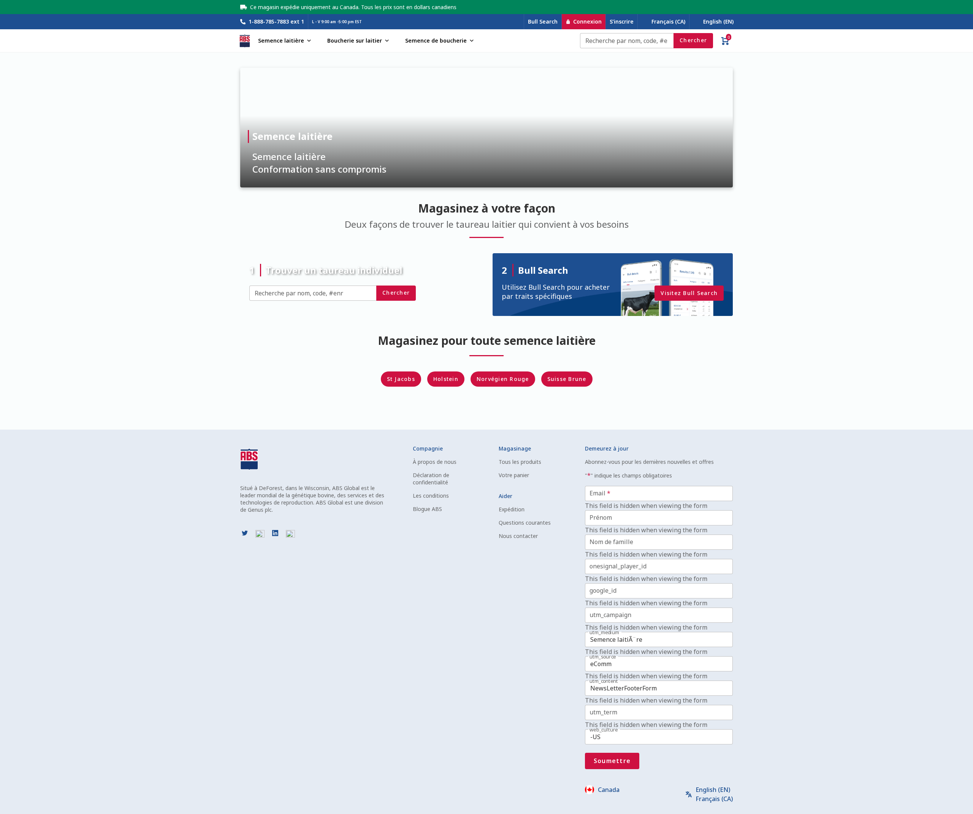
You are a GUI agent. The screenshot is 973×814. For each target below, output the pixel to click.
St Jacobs (401, 378)
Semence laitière (281, 40)
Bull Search (543, 21)
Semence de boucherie (436, 40)
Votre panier (514, 475)
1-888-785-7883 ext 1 (276, 21)
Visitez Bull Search (689, 293)
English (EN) (718, 21)
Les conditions (431, 495)
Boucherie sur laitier (354, 40)
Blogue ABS (427, 509)
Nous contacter (518, 535)
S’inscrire (622, 21)
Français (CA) (668, 21)
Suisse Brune (566, 378)
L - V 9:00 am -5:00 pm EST (337, 21)
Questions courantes (525, 522)
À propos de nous (434, 461)
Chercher (693, 40)
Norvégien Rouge (503, 378)
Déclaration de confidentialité (431, 478)
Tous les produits (520, 461)
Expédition (512, 509)
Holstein (445, 378)
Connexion (587, 21)
